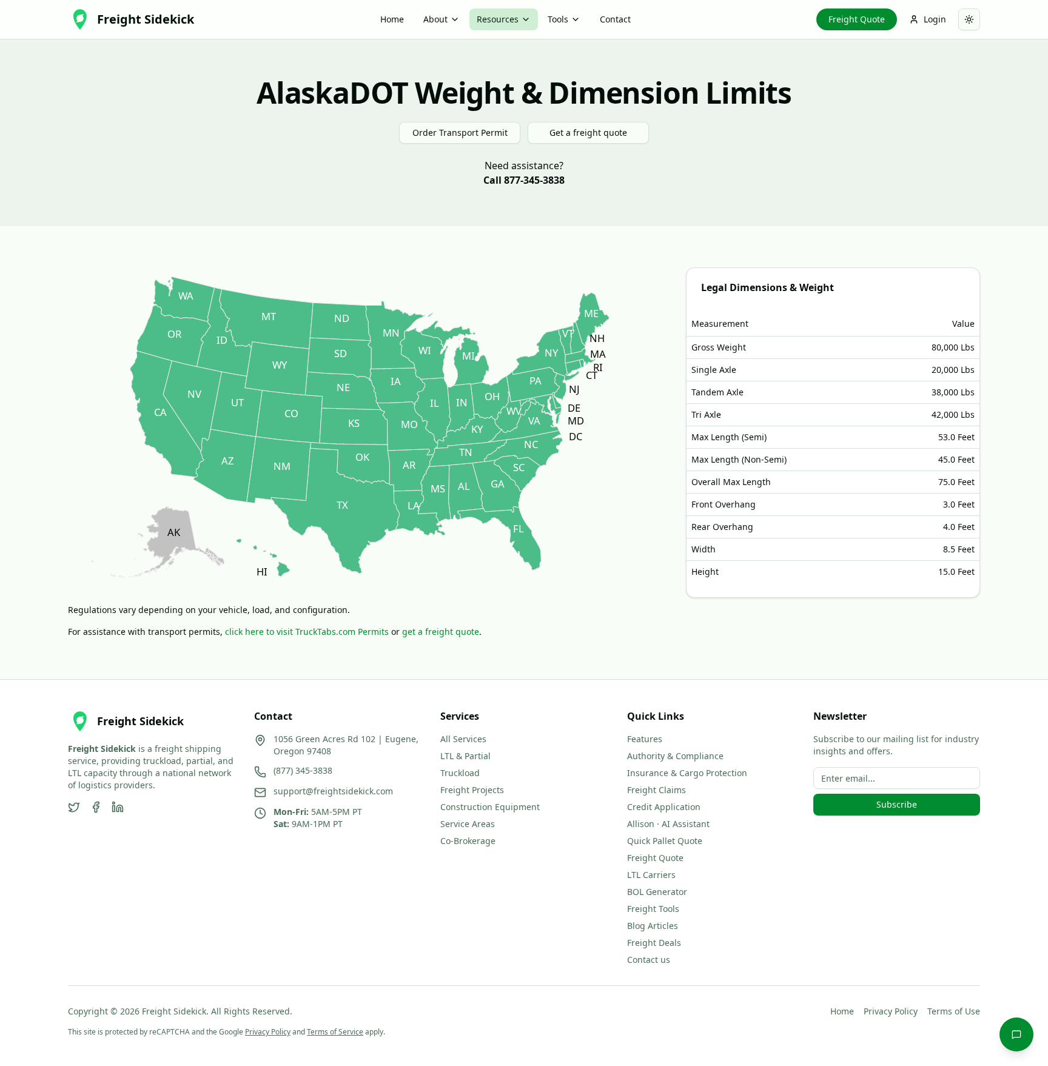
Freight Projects (472, 790)
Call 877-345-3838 (524, 180)
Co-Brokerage (467, 840)
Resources (498, 19)
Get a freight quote (588, 132)
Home (392, 19)
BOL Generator (657, 891)
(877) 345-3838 (303, 770)
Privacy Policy (891, 1011)
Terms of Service (335, 1032)
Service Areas (467, 824)
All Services (463, 739)
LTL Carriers (651, 874)
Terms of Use (953, 1011)
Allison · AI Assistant (668, 824)
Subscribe (896, 804)
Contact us (648, 959)
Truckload (460, 773)
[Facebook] (96, 807)
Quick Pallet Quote (664, 840)
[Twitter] (74, 807)
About (435, 19)
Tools (558, 19)
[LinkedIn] (118, 807)
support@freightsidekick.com (333, 791)
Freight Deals (654, 942)
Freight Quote (856, 19)
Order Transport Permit (460, 132)
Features (644, 739)
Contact (615, 19)
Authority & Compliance (675, 756)
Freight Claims (656, 790)
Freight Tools (653, 908)
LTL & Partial (465, 756)
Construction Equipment (490, 807)
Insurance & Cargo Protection (687, 773)
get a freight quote (440, 631)
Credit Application (663, 807)
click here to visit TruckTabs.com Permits (307, 631)
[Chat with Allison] (1016, 1034)
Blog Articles (652, 925)
